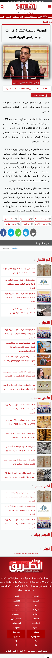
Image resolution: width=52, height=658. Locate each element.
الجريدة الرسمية (42, 218)
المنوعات (16, 627)
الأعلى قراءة (42, 397)
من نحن (36, 631)
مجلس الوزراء (9, 218)
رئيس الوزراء (25, 218)
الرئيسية (36, 596)
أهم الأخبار (42, 485)
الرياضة (36, 600)
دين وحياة (16, 613)
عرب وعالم (16, 609)
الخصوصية (35, 636)
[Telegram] (25, 232)
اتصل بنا (16, 636)
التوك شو (36, 623)
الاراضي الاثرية (42, 224)
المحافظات (16, 623)
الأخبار (45, 21)
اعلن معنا (16, 631)
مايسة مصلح (38, 95)
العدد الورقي (16, 618)
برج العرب (26, 224)
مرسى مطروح (11, 224)
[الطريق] (26, 9)
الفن (35, 605)
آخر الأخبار (43, 259)
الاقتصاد (16, 600)
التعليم (36, 627)
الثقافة (16, 605)
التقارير (36, 613)
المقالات (35, 618)
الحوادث (35, 609)
